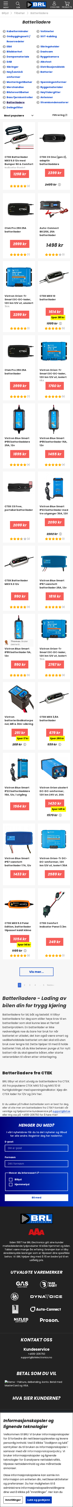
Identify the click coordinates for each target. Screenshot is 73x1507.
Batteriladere (39, 13)
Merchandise (15, 87)
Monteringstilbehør (19, 82)
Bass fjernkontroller (20, 97)
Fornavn (10, 1157)
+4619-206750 (36, 1354)
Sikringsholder (49, 46)
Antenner (46, 97)
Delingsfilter (15, 107)
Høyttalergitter (50, 92)
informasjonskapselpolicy (44, 1451)
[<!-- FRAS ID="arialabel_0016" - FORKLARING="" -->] (59, 184)
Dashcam (46, 51)
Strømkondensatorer (54, 102)
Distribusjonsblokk (52, 67)
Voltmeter (47, 31)
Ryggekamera (49, 56)
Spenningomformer (53, 82)
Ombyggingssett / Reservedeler (18, 39)
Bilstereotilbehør (18, 92)
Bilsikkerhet (14, 51)
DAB (9, 61)
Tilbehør (19, 13)
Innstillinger (13, 1500)
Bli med (36, 1197)
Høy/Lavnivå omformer (15, 74)
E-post (9, 1141)
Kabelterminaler (17, 31)
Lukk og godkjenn (38, 1500)
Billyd (5, 13)
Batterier (46, 72)
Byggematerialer (51, 87)
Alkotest (45, 61)
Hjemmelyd (21, 1184)
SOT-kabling (48, 36)
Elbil (9, 46)
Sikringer (13, 67)
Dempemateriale (18, 56)
